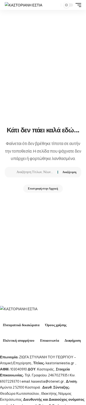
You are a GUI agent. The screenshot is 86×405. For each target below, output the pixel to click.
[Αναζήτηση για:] (35, 172)
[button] (56, 5)
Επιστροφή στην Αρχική (43, 188)
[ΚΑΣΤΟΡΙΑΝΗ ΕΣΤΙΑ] (23, 5)
